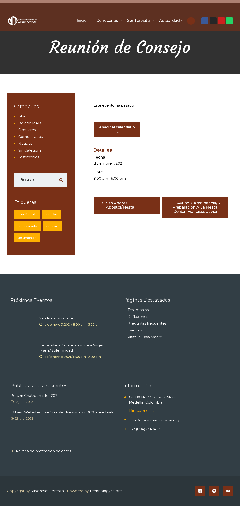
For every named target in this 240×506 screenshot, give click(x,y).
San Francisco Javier (57, 318)
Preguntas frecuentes (147, 323)
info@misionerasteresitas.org (154, 420)
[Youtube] (221, 20)
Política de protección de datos (43, 451)
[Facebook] (204, 20)
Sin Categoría (30, 150)
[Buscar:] (41, 180)
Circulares (27, 130)
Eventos (135, 330)
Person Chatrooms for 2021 (35, 395)
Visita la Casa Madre (145, 337)
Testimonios (28, 157)
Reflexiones (138, 316)
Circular (51, 214)
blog (22, 116)
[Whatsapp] (229, 20)
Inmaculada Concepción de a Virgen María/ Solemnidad (72, 348)
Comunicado (27, 226)
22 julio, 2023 (24, 402)
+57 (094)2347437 (144, 429)
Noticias (25, 143)
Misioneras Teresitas (48, 491)
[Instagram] (213, 20)
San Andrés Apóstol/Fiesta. (120, 205)
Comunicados (30, 136)
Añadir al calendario (117, 127)
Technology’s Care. (106, 491)
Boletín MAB (29, 123)
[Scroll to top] (228, 494)
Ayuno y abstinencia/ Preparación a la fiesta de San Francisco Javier (195, 207)
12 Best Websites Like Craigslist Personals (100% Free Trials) (63, 412)
